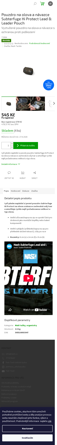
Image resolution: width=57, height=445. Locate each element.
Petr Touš (10, 371)
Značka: (13, 46)
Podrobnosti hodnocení (39, 43)
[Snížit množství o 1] (11, 147)
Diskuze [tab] (25, 191)
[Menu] (50, 4)
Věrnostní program (9, 401)
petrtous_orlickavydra (15, 366)
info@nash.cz (12, 354)
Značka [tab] (34, 191)
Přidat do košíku (27, 145)
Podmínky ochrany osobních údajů (16, 386)
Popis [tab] (6, 191)
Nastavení (27, 428)
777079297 (10, 358)
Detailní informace (9, 164)
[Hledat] (35, 4)
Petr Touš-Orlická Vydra (16, 362)
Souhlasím (27, 437)
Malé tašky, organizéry (26, 325)
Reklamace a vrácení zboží (13, 390)
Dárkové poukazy (9, 394)
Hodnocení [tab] (15, 191)
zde (49, 421)
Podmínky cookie (9, 397)
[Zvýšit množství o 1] (11, 144)
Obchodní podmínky (10, 382)
